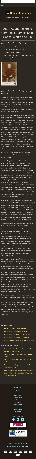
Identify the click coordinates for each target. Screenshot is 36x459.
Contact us (18, 393)
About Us (18, 400)
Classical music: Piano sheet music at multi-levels (19, 370)
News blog (18, 411)
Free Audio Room (18, 404)
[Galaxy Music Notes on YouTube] (22, 420)
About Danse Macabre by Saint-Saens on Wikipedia (19, 340)
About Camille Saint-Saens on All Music (15, 331)
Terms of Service (18, 395)
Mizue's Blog (18, 402)
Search (18, 390)
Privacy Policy (18, 397)
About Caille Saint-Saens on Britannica (15, 329)
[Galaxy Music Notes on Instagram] (18, 420)
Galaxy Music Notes (20, 13)
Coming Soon (18, 407)
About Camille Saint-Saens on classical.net (16, 337)
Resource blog (18, 409)
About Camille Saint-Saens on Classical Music (17, 334)
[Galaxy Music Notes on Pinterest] (13, 420)
